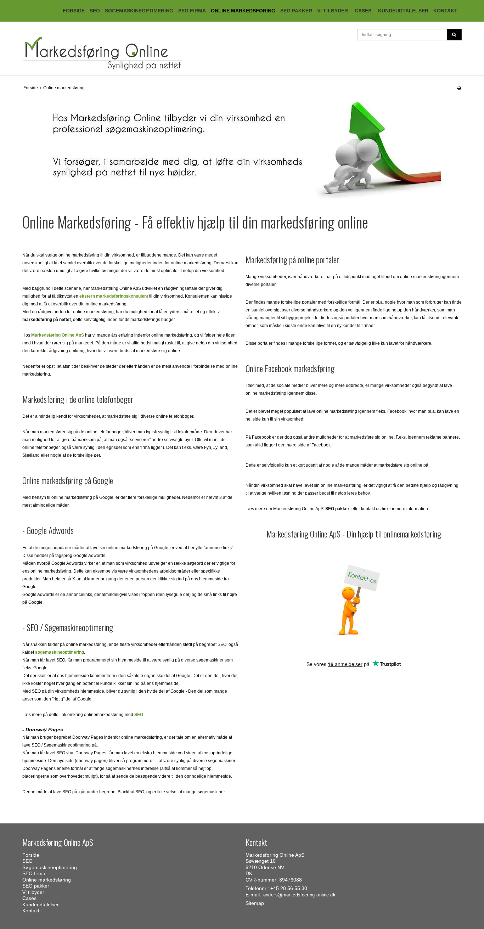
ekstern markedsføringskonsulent (113, 296)
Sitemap (255, 903)
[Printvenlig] (459, 87)
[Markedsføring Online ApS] (130, 53)
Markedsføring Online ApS (57, 335)
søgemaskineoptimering (59, 652)
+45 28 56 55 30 (288, 888)
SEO (138, 714)
